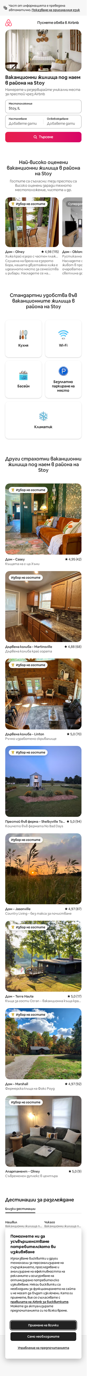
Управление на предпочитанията (43, 1348)
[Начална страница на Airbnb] (8, 22)
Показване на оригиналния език (56, 10)
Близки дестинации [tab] (20, 1209)
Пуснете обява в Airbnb (58, 22)
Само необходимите (43, 1336)
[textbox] (24, 123)
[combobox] (43, 108)
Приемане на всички (43, 1325)
